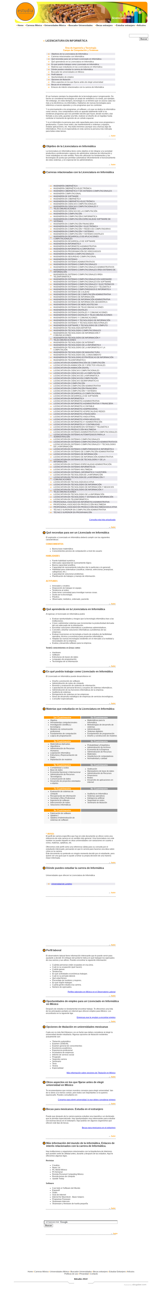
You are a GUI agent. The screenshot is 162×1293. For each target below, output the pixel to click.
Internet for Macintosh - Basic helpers (68, 1197)
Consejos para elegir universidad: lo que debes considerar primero (86, 1100)
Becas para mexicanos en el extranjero (98, 1128)
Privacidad (84, 1274)
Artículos (141, 25)
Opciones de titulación (60, 79)
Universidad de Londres (61, 884)
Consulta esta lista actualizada (102, 520)
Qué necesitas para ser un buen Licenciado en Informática (76, 59)
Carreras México (34, 25)
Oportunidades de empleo (62, 77)
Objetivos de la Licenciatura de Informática (69, 54)
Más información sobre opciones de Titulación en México (91, 1073)
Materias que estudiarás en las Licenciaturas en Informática (76, 67)
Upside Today (58, 1179)
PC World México (59, 1170)
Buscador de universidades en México (67, 72)
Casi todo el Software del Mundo (66, 1188)
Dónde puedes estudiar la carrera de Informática (72, 69)
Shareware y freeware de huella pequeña (70, 1204)
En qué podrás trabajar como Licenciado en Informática (75, 64)
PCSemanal (57, 1172)
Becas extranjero (104, 25)
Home (20, 25)
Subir (113, 136)
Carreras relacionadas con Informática (67, 56)
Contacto (94, 1274)
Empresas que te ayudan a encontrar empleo (96, 1017)
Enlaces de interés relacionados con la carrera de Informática (77, 87)
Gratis (54, 1192)
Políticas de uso (71, 1274)
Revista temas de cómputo (63, 1176)
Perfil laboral (56, 74)
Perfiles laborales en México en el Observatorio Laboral (91, 992)
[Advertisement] (73, 29)
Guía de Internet (59, 1195)
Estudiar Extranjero (117, 1272)
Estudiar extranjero (125, 25)
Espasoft (56, 1190)
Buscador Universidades (81, 25)
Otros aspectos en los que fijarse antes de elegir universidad (77, 82)
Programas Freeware (61, 1199)
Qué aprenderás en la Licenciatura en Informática (72, 62)
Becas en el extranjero (61, 85)
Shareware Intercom (61, 1201)
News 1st (56, 1167)
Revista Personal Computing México (68, 1174)
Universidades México (55, 25)
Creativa (55, 1165)
